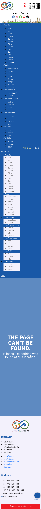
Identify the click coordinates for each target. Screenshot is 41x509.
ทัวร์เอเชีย (6, 25)
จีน (9, 31)
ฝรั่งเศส (10, 74)
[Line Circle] (20, 16)
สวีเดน (10, 107)
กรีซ (9, 135)
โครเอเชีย (11, 121)
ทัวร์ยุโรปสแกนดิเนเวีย (10, 98)
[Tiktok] (27, 16)
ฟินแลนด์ (11, 84)
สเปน (9, 130)
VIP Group (27, 148)
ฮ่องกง (10, 41)
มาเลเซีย (11, 57)
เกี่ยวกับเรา (7, 452)
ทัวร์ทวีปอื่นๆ (7, 138)
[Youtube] (24, 16)
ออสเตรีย (11, 116)
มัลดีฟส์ (10, 60)
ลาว (9, 54)
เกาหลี (10, 34)
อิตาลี (10, 76)
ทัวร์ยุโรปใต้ (7, 126)
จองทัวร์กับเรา (8, 444)
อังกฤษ (10, 82)
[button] (10, 151)
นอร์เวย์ (10, 102)
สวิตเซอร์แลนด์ (13, 69)
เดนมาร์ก (11, 110)
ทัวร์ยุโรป (6, 65)
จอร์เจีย (10, 36)
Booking (37, 148)
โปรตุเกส (11, 87)
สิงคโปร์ (10, 39)
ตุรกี (9, 49)
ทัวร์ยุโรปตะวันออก (9, 112)
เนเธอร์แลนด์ (12, 93)
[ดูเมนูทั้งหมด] (3, 275)
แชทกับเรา (37, 499)
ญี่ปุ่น (9, 28)
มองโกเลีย (11, 62)
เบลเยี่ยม (11, 96)
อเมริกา (10, 142)
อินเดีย (10, 52)
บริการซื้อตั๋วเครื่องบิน (11, 447)
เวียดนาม (11, 47)
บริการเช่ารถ (7, 449)
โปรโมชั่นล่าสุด (8, 442)
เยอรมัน (10, 71)
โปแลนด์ (10, 79)
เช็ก (9, 119)
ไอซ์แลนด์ (11, 104)
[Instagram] (17, 16)
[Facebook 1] (13, 16)
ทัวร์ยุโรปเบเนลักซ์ (9, 89)
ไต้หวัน (10, 44)
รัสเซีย (10, 124)
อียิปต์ (10, 147)
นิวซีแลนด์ (11, 144)
